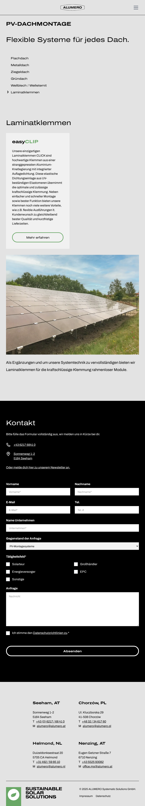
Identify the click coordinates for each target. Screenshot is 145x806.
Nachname (82, 484)
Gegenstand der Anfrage (23, 538)
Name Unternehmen (20, 520)
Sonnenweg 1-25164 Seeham (24, 456)
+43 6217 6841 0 (24, 444)
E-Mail (10, 502)
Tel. (77, 502)
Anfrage (12, 588)
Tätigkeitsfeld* (16, 556)
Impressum (86, 796)
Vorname (12, 484)
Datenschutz (103, 796)
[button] (135, 7)
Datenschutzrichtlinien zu (50, 632)
